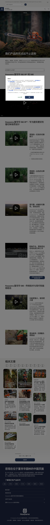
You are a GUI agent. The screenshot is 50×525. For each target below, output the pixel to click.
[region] (25, 88)
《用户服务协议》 (37, 80)
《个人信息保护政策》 (11, 81)
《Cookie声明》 (28, 89)
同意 (29, 97)
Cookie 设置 (20, 97)
